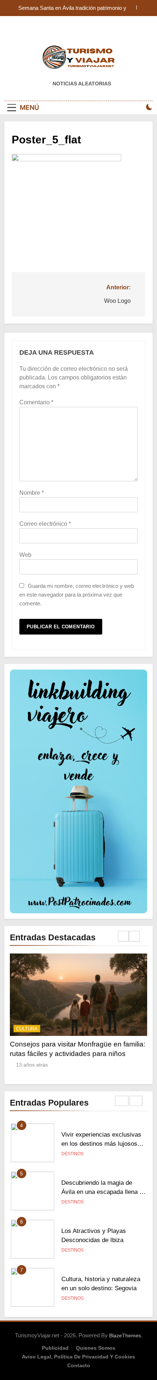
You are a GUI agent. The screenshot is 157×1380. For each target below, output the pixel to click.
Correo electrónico (45, 524)
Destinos (72, 1153)
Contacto (78, 1365)
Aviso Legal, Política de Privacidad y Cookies (78, 1357)
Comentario (36, 402)
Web (25, 555)
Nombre (31, 493)
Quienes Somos (95, 1348)
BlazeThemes (125, 1335)
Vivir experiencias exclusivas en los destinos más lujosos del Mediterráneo (101, 1143)
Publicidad (55, 1348)
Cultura (27, 1029)
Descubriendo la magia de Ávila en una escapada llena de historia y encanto (103, 1191)
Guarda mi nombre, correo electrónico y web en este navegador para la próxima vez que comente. (76, 594)
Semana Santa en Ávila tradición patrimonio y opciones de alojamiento (72, 8)
